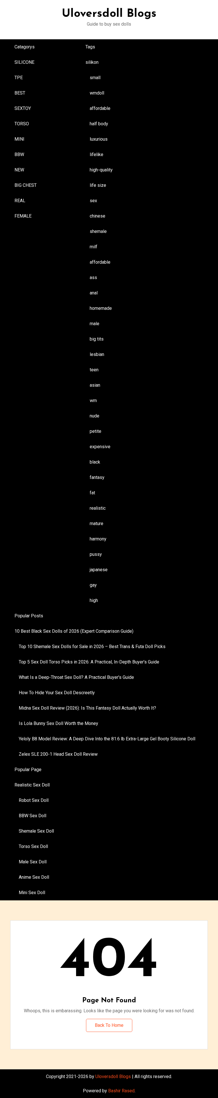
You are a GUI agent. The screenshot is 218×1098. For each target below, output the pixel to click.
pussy (96, 554)
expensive (100, 446)
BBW (19, 154)
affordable (100, 108)
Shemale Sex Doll (36, 831)
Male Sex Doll (33, 862)
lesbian (97, 354)
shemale (98, 231)
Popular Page (27, 769)
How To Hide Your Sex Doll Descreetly (57, 692)
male (94, 323)
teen (94, 369)
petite (95, 431)
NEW (19, 170)
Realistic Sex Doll (32, 785)
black (95, 462)
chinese (97, 216)
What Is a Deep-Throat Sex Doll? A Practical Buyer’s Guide (76, 677)
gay (93, 585)
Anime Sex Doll (34, 877)
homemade (101, 308)
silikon (91, 62)
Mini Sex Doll (32, 892)
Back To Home (109, 1025)
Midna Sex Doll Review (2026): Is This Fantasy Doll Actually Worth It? (87, 708)
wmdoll (97, 93)
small (95, 77)
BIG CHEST (25, 185)
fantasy (97, 477)
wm (93, 400)
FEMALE (23, 216)
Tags (90, 47)
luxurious (99, 139)
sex (93, 200)
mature (96, 523)
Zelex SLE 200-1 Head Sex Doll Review (58, 754)
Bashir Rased (121, 1090)
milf (93, 246)
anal (94, 293)
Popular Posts (28, 615)
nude (94, 416)
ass (93, 277)
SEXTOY (22, 108)
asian (95, 385)
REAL (19, 200)
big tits (97, 339)
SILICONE (24, 62)
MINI (19, 139)
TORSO (21, 123)
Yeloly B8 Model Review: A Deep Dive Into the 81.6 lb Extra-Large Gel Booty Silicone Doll (107, 738)
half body (99, 123)
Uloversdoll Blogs (109, 14)
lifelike (96, 154)
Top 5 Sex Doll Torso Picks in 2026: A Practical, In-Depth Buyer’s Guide (89, 662)
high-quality (101, 170)
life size (98, 185)
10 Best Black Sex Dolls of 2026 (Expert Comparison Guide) (73, 631)
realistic (98, 508)
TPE (18, 77)
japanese (99, 569)
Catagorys (24, 47)
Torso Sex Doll (33, 846)
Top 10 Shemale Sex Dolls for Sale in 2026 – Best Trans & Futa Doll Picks (92, 646)
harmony (98, 539)
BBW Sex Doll (32, 815)
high (94, 600)
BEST (19, 93)
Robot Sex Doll (34, 800)
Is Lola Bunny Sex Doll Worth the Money (58, 723)
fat (92, 492)
